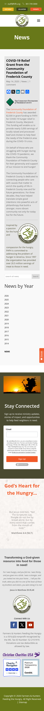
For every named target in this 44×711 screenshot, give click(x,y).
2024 (6, 303)
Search (35, 276)
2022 (6, 311)
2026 (6, 295)
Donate (42, 354)
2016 (6, 335)
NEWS (7, 351)
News (24, 81)
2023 (6, 307)
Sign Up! (22, 459)
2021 (6, 315)
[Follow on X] (22, 625)
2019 (6, 323)
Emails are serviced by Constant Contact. (24, 452)
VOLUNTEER (22, 9)
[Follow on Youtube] (30, 625)
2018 (6, 327)
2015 (6, 339)
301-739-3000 (31, 4)
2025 (6, 299)
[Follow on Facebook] (13, 625)
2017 (6, 331)
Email (8, 429)
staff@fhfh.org (14, 4)
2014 (6, 343)
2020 (6, 319)
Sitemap (23, 702)
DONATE (36, 9)
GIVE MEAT (8, 9)
